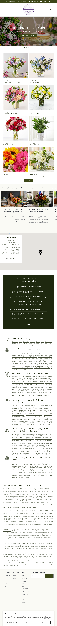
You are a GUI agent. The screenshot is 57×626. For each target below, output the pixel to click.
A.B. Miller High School (31, 405)
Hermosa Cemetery (35, 384)
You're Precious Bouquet (9, 144)
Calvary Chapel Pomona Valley (40, 453)
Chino (20, 342)
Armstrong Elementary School (20, 421)
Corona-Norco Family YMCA (27, 469)
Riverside (30, 345)
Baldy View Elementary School (32, 424)
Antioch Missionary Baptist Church (29, 437)
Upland (41, 345)
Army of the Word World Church (43, 439)
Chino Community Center (33, 466)
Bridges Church (41, 450)
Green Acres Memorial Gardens (20, 384)
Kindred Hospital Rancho (18, 360)
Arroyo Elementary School (37, 421)
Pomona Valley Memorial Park (34, 390)
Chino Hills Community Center (24, 467)
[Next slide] (32, 47)
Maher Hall (41, 472)
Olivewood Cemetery (46, 389)
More (28, 324)
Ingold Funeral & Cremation (44, 386)
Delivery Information (25, 587)
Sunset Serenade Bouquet (10, 113)
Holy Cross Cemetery (24, 386)
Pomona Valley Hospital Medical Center (35, 363)
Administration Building (27, 407)
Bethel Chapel (40, 445)
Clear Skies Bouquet (34, 82)
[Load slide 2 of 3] (27, 48)
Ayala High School (24, 422)
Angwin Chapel (32, 435)
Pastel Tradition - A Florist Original (12, 82)
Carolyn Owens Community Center (42, 464)
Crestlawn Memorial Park (19, 381)
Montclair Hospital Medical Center (22, 361)
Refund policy (25, 594)
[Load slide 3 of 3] (29, 48)
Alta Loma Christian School (39, 410)
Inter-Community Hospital (45, 355)
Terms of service (24, 603)
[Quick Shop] (44, 9)
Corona (38, 342)
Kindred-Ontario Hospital (31, 360)
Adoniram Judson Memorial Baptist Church (37, 434)
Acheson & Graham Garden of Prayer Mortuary (24, 376)
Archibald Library (26, 416)
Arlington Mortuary (32, 378)
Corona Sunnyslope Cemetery (44, 379)
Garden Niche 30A (29, 383)
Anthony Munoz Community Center (37, 463)
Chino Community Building (19, 466)
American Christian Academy (34, 415)
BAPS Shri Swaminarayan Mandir (40, 440)
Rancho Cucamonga (22, 345)
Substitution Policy (25, 598)
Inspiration (14, 387)
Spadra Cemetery (22, 395)
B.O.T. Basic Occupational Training (39, 422)
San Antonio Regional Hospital (42, 368)
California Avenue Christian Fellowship (30, 451)
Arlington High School (46, 418)
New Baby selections (44, 545)
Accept (28, 622)
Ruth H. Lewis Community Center (30, 474)
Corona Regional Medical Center (39, 353)
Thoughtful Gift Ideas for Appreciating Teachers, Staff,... (13, 210)
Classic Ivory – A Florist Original (37, 176)
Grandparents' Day (6, 576)
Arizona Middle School (38, 416)
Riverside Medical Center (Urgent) (32, 364)
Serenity (35, 394)
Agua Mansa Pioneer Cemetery (44, 376)
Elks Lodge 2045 (27, 470)
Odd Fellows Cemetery (33, 389)
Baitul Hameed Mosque (28, 442)
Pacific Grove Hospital (39, 361)
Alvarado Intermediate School (20, 413)
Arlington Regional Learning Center (22, 419)
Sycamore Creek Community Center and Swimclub (31, 475)
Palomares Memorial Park (19, 390)
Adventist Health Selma (18, 352)
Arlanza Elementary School (32, 418)
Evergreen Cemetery (32, 381)
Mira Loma (30, 343)
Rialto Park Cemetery (29, 392)
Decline (43, 622)
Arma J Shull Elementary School (42, 419)
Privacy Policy (47, 618)
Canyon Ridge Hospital (43, 352)
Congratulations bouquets (29, 545)
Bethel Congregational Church (24, 446)
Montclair (36, 343)
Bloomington (15, 342)
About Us (5, 586)
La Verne (24, 343)
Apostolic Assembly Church (45, 437)
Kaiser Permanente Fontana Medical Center (24, 357)
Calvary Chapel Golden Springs (22, 453)
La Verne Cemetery (34, 387)
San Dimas (35, 345)
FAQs (23, 575)
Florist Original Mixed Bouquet (11, 176)
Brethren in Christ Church (29, 450)
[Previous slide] (21, 47)
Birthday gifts (18, 545)
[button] (2, 9)
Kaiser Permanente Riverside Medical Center (40, 358)
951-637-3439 (26, 504)
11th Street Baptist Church (18, 434)
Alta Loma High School (28, 411)
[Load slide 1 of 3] (25, 48)
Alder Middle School (39, 407)
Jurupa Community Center (19, 472)
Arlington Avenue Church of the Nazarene (23, 439)
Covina (42, 342)
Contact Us (24, 578)
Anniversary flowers (8, 545)
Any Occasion (16, 548)
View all (28, 180)
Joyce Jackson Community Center (42, 470)
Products (5, 583)
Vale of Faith (48, 395)
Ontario (42, 343)
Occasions (5, 580)
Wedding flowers (22, 518)
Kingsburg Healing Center (45, 360)
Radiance (20, 392)
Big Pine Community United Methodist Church (25, 448)
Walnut (45, 345)
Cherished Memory (22, 379)
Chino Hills (26, 342)
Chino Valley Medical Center (23, 353)
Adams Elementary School (45, 405)
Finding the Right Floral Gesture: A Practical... (39, 210)
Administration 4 (16, 407)
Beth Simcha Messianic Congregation (29, 443)
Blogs (14, 578)
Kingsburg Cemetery (23, 387)
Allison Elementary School (24, 410)
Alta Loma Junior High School (44, 411)
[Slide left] (25, 228)
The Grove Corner (24, 477)
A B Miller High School (18, 405)
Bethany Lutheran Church (29, 445)
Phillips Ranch (48, 343)
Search (14, 575)
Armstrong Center (27, 464)
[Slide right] (31, 228)
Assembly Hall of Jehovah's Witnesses (21, 440)
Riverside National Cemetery (24, 394)
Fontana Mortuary (43, 381)
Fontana (19, 343)
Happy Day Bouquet (34, 113)
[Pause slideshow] (35, 47)
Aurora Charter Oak (30, 352)
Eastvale (14, 343)
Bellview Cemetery (42, 378)
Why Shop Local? (24, 582)
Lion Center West (32, 472)
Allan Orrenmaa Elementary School (32, 408)
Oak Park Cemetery (20, 389)
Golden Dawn (48, 383)
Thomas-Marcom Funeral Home (36, 395)
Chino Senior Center (37, 467)
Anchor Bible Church (22, 435)
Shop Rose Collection (28, 35)
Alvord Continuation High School (38, 413)
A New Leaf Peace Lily (34, 144)
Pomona (14, 345)
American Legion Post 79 (19, 463)
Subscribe (49, 576)
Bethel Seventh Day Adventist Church (42, 446)
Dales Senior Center (41, 469)
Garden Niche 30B (39, 383)
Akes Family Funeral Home (19, 378)
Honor (32, 386)
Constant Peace (32, 379)
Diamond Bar (48, 342)
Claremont (32, 342)
